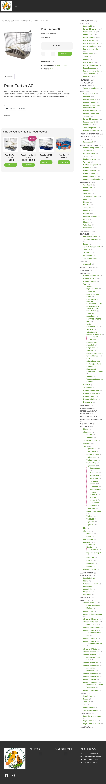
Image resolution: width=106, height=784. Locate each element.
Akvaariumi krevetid (91, 666)
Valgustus (87, 225)
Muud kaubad (86, 86)
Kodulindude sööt (89, 578)
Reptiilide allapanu (90, 216)
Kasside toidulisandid (91, 130)
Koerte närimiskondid (91, 71)
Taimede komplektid (88, 416)
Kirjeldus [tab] (9, 76)
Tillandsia (86, 253)
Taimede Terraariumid (91, 247)
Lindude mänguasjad (91, 391)
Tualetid (86, 116)
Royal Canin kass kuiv (91, 724)
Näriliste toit (88, 168)
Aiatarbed (84, 427)
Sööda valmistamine (90, 710)
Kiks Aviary (85, 83)
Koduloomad (86, 576)
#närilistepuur (55, 69)
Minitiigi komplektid (93, 511)
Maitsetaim (90, 563)
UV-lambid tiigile (92, 454)
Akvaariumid (88, 611)
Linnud (83, 273)
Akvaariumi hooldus (90, 663)
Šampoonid (87, 26)
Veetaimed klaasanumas (91, 419)
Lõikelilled (84, 140)
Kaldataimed (85, 231)
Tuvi (84, 284)
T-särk (85, 57)
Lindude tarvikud (89, 278)
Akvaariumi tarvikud (91, 677)
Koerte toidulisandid (90, 43)
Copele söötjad (89, 707)
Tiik (84, 446)
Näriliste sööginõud (90, 165)
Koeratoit (86, 77)
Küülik (85, 581)
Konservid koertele (90, 29)
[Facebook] (6, 775)
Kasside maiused (89, 102)
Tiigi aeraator (91, 457)
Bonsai (85, 244)
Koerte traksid (88, 62)
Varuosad (86, 191)
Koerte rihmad (88, 40)
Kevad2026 (84, 80)
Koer (82, 24)
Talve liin (89, 351)
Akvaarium (85, 600)
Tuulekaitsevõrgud (90, 440)
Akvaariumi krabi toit (91, 619)
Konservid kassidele (90, 119)
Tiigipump (90, 522)
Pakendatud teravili (90, 584)
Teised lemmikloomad (16, 21)
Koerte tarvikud (89, 32)
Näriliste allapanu (89, 176)
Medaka (89, 608)
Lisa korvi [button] (10, 165)
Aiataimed (87, 542)
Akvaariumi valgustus (91, 628)
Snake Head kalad (93, 605)
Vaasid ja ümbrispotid (91, 88)
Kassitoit (86, 97)
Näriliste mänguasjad (91, 148)
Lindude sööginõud (90, 399)
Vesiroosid (94, 473)
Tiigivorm (89, 525)
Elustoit (86, 202)
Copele (83, 694)
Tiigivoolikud (91, 463)
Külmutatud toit (89, 153)
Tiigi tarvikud (86, 424)
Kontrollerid (87, 228)
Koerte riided (88, 54)
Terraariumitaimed (90, 196)
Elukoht (86, 213)
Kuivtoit (86, 219)
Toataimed (84, 234)
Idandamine (94, 549)
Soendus (86, 211)
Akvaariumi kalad (89, 603)
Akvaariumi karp (89, 641)
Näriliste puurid (30, 21)
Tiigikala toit (91, 451)
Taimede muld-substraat (92, 239)
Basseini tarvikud (89, 569)
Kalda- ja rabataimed (89, 134)
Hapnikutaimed (86, 21)
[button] (30, 31)
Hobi (82, 262)
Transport (87, 208)
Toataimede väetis (90, 258)
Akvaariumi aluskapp (91, 690)
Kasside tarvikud (89, 100)
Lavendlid (90, 557)
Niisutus (86, 222)
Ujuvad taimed (95, 490)
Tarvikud (86, 162)
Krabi (85, 199)
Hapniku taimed (95, 468)
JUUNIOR (89, 329)
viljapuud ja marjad (93, 553)
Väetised (86, 443)
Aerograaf (87, 264)
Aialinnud (86, 531)
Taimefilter (94, 487)
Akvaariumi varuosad (91, 652)
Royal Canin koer (89, 721)
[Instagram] (13, 775)
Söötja (88, 536)
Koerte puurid (88, 35)
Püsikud (89, 560)
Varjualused (87, 188)
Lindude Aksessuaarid (91, 393)
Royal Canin (85, 714)
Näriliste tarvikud (89, 159)
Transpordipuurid (89, 128)
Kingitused (84, 270)
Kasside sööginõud (90, 110)
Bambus (89, 566)
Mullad (85, 429)
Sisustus (86, 205)
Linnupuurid (87, 402)
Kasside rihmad (89, 94)
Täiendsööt (87, 388)
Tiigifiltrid (90, 519)
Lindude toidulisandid (91, 275)
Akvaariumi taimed (90, 682)
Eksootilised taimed (90, 236)
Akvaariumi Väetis (90, 649)
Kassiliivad (87, 125)
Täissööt (86, 156)
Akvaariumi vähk (89, 630)
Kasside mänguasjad (91, 113)
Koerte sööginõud (89, 46)
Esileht (4, 21)
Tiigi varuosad (91, 460)
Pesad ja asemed (89, 68)
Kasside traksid (89, 122)
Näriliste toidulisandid (91, 179)
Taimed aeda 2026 (87, 267)
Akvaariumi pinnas (90, 638)
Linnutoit (86, 385)
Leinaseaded (88, 142)
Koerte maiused (89, 38)
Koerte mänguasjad (90, 65)
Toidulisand (87, 151)
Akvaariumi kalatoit (90, 622)
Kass (82, 91)
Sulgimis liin (90, 348)
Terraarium (85, 182)
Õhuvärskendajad (88, 137)
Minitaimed (87, 255)
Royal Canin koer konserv (93, 716)
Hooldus (86, 59)
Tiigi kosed (90, 508)
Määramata (85, 727)
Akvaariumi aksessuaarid (92, 614)
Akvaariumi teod (89, 655)
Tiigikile (89, 516)
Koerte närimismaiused (91, 49)
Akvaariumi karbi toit (94, 644)
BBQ (85, 528)
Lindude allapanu (89, 396)
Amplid (89, 434)
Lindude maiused (89, 281)
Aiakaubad (87, 432)
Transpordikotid (89, 74)
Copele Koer (87, 696)
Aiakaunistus (88, 539)
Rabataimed (85, 405)
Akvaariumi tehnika (90, 674)
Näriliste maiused (89, 171)
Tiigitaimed (90, 466)
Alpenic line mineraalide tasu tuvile (92, 294)
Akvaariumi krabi (89, 679)
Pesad (85, 699)
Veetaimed (94, 479)
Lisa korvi (64, 54)
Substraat (87, 193)
